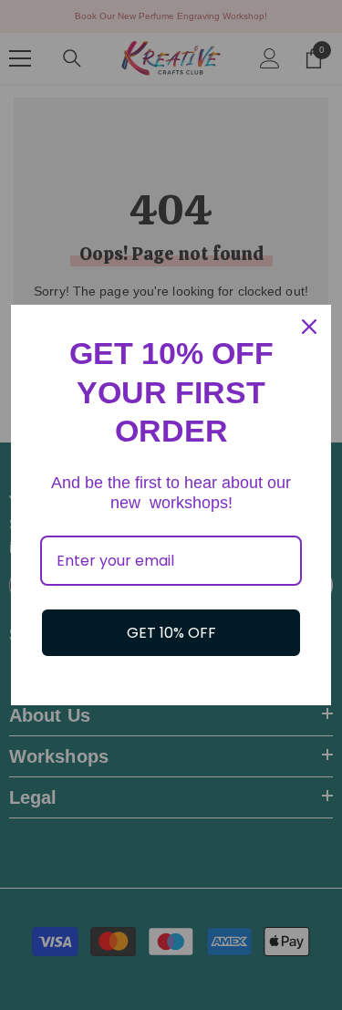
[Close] (309, 327)
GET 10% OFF (171, 632)
